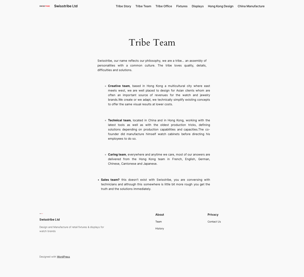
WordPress (63, 256)
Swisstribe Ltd (66, 6)
